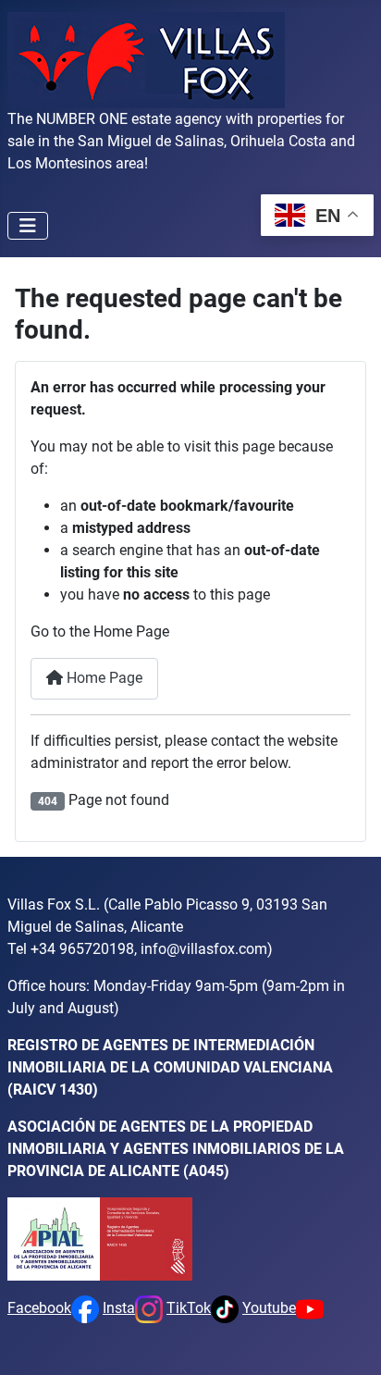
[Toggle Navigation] (27, 226)
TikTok (188, 1308)
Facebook (39, 1308)
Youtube (269, 1308)
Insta (119, 1308)
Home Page (102, 678)
